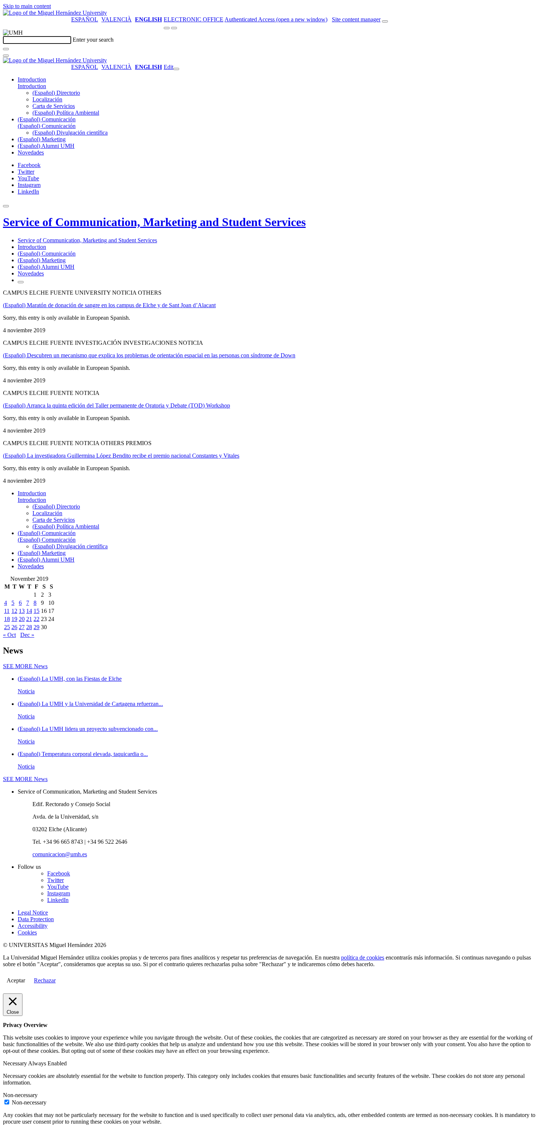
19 (14, 619)
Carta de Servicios (53, 106)
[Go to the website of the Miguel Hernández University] (55, 13)
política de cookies (362, 957)
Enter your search (93, 40)
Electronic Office (193, 19)
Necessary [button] (15, 1063)
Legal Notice (33, 912)
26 (14, 627)
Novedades (31, 152)
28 (29, 627)
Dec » (27, 635)
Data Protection (36, 919)
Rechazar (45, 980)
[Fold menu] (176, 69)
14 (29, 611)
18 (7, 619)
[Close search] (6, 56)
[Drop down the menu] (174, 28)
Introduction (32, 79)
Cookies (27, 932)
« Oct (9, 635)
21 (29, 619)
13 (22, 611)
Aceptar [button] (16, 980)
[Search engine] (385, 21)
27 (22, 627)
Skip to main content (27, 6)
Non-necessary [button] (20, 1095)
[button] (32, 86)
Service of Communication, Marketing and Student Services (154, 222)
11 (7, 611)
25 (7, 627)
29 (36, 627)
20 (22, 619)
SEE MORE (25, 666)
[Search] (6, 49)
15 (36, 611)
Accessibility (33, 926)
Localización (47, 99)
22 (36, 619)
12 (14, 611)
